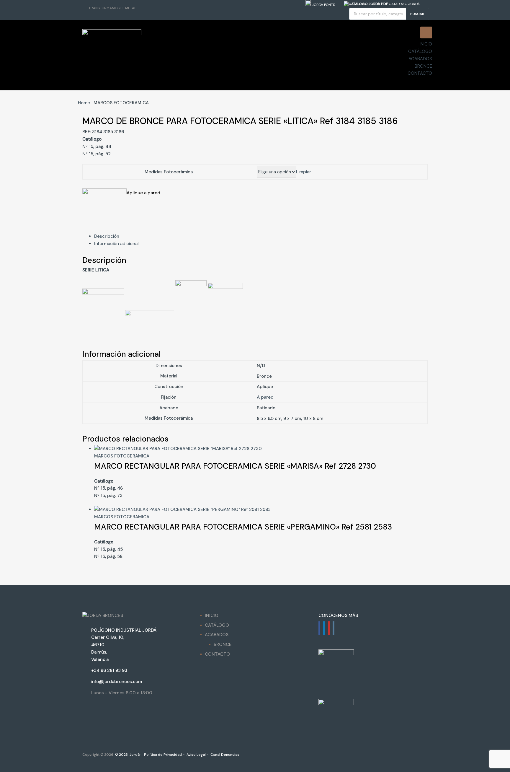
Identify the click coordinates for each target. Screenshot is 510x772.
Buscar (417, 14)
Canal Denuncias (224, 754)
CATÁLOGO (420, 51)
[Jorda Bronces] (111, 34)
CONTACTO (420, 73)
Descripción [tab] (106, 236)
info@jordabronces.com (116, 682)
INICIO (426, 44)
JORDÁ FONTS (323, 4)
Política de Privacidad (162, 754)
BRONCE (423, 66)
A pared (265, 397)
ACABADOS (420, 59)
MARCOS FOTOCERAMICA (121, 456)
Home (84, 103)
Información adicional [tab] (116, 244)
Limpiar (303, 172)
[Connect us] (319, 628)
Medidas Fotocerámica (169, 172)
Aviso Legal (196, 754)
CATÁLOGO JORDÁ (404, 3)
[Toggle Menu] (426, 32)
